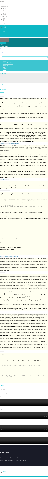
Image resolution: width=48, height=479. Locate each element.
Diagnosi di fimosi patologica (4, 179)
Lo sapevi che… (2, 272)
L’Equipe (4, 25)
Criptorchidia (5, 65)
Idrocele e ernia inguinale (7, 62)
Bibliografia (2, 351)
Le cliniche (4, 26)
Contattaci (4, 31)
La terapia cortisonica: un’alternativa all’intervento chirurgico (9, 256)
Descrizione (2, 96)
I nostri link (4, 27)
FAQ (3, 28)
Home (3, 84)
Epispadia (4, 70)
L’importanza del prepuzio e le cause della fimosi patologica (9, 143)
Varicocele (5, 68)
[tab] (24, 96)
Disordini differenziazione (8, 64)
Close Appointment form (4, 46)
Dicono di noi (5, 473)
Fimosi (4, 67)
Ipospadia (4, 61)
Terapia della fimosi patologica (5, 190)
